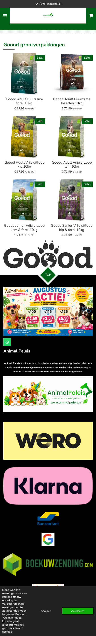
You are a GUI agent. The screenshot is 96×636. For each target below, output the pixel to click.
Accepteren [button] (77, 611)
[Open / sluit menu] (5, 15)
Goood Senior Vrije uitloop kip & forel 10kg (71, 228)
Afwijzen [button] (46, 611)
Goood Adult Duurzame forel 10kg (24, 101)
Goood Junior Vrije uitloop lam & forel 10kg (24, 228)
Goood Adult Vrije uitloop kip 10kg (24, 164)
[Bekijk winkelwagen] (91, 15)
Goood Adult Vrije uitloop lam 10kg (72, 164)
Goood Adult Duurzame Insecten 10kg (71, 101)
